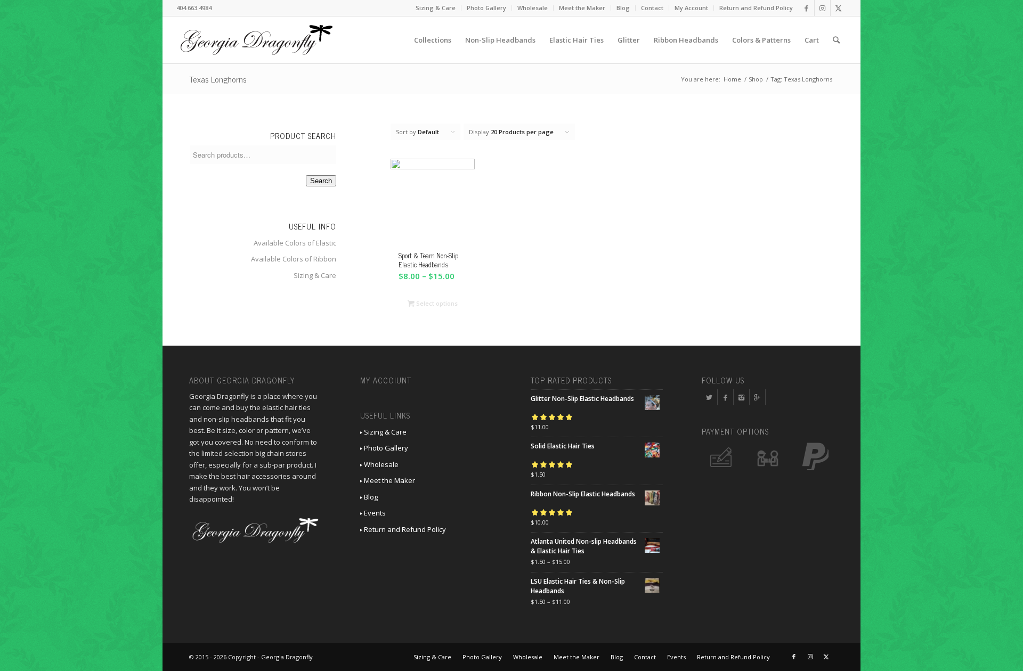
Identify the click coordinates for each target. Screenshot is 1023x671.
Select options (436, 303)
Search (321, 181)
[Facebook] (725, 397)
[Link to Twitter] (839, 8)
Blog (623, 8)
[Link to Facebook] (806, 8)
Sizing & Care (436, 8)
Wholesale (532, 8)
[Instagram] (741, 397)
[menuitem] (435, 8)
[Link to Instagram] (822, 8)
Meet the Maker (582, 8)
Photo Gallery (486, 8)
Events (374, 513)
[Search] (836, 40)
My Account (691, 8)
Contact (652, 8)
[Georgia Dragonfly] (256, 40)
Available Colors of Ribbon (293, 259)
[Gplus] (757, 397)
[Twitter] (709, 397)
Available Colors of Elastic (295, 243)
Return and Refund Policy (756, 8)
